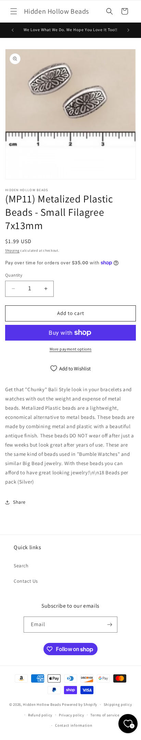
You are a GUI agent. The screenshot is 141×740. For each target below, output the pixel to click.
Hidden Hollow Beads (42, 704)
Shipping (12, 250)
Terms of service (104, 715)
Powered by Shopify (79, 704)
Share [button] (19, 502)
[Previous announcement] (12, 30)
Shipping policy (118, 704)
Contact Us (26, 581)
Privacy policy (71, 715)
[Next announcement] (128, 30)
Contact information (73, 725)
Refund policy (40, 715)
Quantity (13, 275)
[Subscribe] (109, 625)
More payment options (71, 349)
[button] (13, 11)
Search (21, 566)
